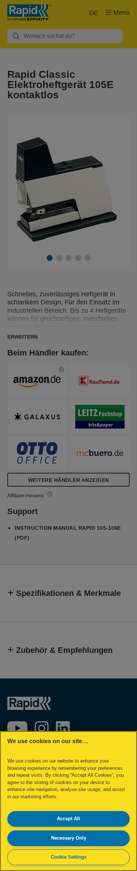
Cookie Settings (69, 857)
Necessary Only (68, 838)
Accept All (68, 818)
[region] (68, 801)
